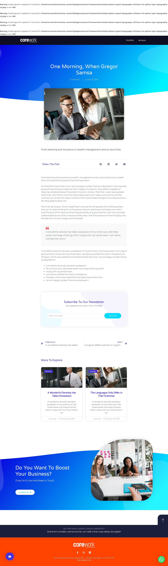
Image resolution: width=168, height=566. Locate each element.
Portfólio (130, 40)
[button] (10, 556)
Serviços (142, 40)
